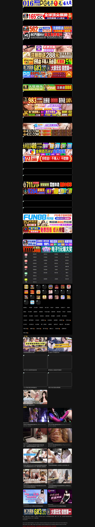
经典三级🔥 (25, 328)
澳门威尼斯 (67, 324)
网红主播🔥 (25, 332)
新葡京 (24, 311)
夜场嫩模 (53, 316)
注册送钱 (57, 307)
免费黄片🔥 (61, 320)
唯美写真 (56, 272)
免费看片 (50, 324)
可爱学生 (56, 266)
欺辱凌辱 (34, 263)
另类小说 (34, 282)
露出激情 (45, 272)
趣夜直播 (47, 316)
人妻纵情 (56, 278)
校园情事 (45, 278)
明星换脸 (45, 269)
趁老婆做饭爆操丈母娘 (29, 352)
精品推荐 (34, 254)
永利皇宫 (37, 320)
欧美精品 (56, 254)
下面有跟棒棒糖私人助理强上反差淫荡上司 (58, 465)
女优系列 (45, 266)
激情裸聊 (56, 320)
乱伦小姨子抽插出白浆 (29, 405)
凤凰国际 (41, 311)
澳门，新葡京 (43, 324)
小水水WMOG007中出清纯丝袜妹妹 (57, 506)
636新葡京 (50, 320)
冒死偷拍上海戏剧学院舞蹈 (54, 370)
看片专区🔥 (45, 328)
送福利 (68, 307)
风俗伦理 (67, 278)
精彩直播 (59, 311)
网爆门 (67, 272)
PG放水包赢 (47, 311)
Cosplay (56, 257)
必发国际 (58, 316)
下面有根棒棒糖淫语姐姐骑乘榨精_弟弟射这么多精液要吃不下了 (59, 486)
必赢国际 (35, 311)
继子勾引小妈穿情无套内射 (30, 370)
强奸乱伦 (45, 254)
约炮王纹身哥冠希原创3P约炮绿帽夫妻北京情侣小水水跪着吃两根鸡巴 (35, 486)
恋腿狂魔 (67, 266)
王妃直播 (31, 316)
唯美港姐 (56, 260)
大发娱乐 (25, 320)
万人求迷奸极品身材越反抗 (30, 387)
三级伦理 (34, 257)
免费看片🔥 (43, 320)
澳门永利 (47, 307)
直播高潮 (53, 311)
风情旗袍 (34, 269)
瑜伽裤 (56, 269)
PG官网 (30, 307)
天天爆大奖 (31, 324)
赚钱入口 (51, 328)
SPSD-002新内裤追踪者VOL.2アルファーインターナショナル (59, 425)
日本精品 (45, 257)
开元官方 (25, 324)
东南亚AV (67, 260)
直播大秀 (61, 324)
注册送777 (63, 307)
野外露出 (67, 263)
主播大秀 (25, 316)
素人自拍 (67, 257)
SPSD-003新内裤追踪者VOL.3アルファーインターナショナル (35, 425)
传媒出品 (34, 275)
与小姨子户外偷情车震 (53, 352)
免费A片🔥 (32, 328)
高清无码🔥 (57, 328)
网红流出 (56, 263)
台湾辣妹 (34, 260)
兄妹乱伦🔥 (38, 328)
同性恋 (67, 275)
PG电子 (52, 307)
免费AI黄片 (64, 328)
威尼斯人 (25, 307)
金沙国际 (37, 324)
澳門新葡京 (31, 320)
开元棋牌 (36, 307)
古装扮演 (34, 266)
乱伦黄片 (36, 316)
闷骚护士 (67, 269)
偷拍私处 (42, 316)
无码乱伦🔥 (68, 320)
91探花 (45, 263)
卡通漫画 (34, 272)
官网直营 (41, 307)
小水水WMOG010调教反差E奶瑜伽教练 (33, 506)
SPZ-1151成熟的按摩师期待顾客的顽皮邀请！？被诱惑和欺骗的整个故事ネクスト (34, 445)
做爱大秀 (56, 324)
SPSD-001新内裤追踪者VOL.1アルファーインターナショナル (59, 445)
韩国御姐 (45, 260)
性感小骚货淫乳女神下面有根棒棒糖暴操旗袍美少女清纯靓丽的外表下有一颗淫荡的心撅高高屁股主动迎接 (35, 467)
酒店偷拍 (69, 311)
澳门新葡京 (64, 316)
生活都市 (34, 278)
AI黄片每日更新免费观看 (54, 387)
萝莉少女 (67, 254)
